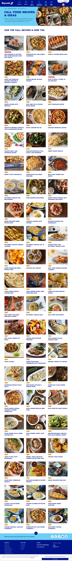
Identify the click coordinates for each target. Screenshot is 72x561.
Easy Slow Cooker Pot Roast (12, 339)
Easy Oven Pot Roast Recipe (57, 408)
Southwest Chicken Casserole (54, 527)
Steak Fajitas (9, 361)
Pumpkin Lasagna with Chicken (34, 222)
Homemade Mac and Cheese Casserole (35, 55)
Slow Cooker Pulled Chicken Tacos (55, 339)
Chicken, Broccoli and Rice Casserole (13, 527)
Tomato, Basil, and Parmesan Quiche (10, 151)
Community (23, 546)
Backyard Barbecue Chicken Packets (35, 481)
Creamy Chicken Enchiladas (57, 54)
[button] (19, 3)
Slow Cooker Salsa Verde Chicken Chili (13, 434)
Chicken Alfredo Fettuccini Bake (35, 504)
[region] (36, 557)
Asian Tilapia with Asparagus (11, 457)
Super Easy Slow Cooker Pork (56, 385)
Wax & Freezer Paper (8, 550)
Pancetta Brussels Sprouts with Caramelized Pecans (14, 128)
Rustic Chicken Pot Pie (33, 127)
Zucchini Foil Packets (33, 268)
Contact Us (55, 546)
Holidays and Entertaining (12, 8)
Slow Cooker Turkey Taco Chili (35, 434)
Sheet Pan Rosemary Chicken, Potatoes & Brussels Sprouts (11, 81)
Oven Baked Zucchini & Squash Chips (34, 385)
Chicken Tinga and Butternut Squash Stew (56, 245)
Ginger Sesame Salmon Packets (34, 80)
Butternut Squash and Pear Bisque (12, 198)
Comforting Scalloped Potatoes (34, 175)
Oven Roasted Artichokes (35, 198)
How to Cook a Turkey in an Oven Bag (56, 80)
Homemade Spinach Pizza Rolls (13, 385)
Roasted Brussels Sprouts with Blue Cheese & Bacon (57, 434)
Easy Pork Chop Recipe (56, 315)
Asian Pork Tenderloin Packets (12, 481)
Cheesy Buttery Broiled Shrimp (56, 292)
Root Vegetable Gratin (56, 104)
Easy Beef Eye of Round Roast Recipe (34, 105)
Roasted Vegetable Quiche (57, 127)
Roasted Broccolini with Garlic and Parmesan (34, 151)
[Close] (70, 557)
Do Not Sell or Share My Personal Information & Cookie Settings (55, 556)
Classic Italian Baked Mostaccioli (12, 504)
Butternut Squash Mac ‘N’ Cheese (35, 245)
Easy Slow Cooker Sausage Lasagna (57, 268)
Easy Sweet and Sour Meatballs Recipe (11, 315)
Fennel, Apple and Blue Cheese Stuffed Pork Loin (35, 457)
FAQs (54, 545)
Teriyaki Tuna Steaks (55, 456)
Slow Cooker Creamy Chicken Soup (11, 292)
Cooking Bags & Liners (8, 552)
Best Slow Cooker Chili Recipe (56, 175)
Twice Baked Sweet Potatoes (54, 504)
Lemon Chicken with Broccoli (11, 105)
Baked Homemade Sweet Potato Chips (12, 268)
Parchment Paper (7, 546)
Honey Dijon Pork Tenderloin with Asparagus (36, 362)
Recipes (38, 542)
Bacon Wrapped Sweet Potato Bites (12, 222)
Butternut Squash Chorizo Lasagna (13, 245)
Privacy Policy (32, 557)
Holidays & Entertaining (43, 544)
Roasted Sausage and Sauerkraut (55, 222)
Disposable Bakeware (8, 548)
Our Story (22, 548)
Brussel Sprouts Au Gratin (57, 361)
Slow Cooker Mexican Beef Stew (35, 409)
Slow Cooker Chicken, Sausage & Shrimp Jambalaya (11, 410)
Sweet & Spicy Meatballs (13, 174)
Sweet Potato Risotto (55, 151)
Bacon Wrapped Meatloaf (57, 480)
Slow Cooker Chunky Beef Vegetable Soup (35, 292)
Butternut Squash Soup (34, 315)
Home (5, 8)
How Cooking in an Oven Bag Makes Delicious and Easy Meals (13, 56)
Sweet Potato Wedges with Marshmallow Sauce (57, 198)
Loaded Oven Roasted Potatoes (33, 339)
